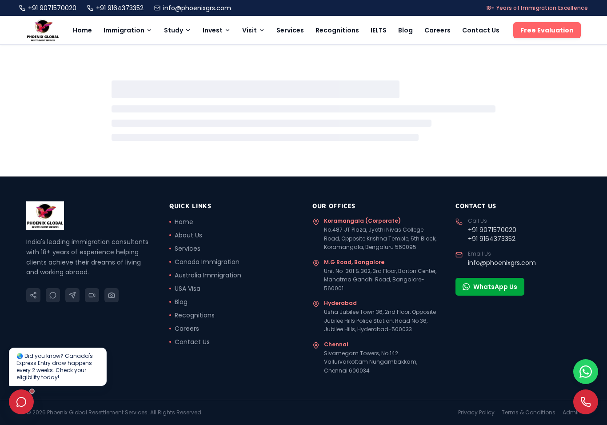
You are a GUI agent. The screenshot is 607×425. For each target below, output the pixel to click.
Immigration (124, 30)
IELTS (379, 30)
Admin (572, 412)
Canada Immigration (207, 261)
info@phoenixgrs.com (197, 8)
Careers (437, 30)
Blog (405, 30)
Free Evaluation (547, 30)
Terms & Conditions (528, 412)
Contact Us (480, 30)
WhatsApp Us (495, 286)
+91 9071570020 (52, 8)
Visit (249, 30)
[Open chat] (21, 401)
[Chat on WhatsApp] (585, 371)
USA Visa (187, 288)
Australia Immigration (208, 275)
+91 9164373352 (120, 8)
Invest (213, 30)
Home (82, 30)
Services (290, 30)
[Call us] (585, 401)
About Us (188, 235)
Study (173, 30)
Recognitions (337, 30)
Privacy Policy (476, 412)
